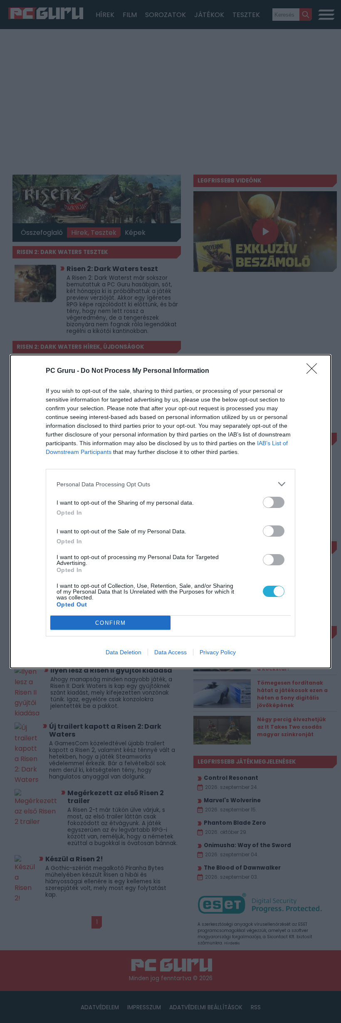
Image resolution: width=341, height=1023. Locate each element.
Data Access (170, 652)
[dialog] (170, 511)
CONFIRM (110, 623)
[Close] (314, 371)
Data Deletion (123, 652)
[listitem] (170, 484)
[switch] (273, 502)
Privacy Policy (218, 652)
